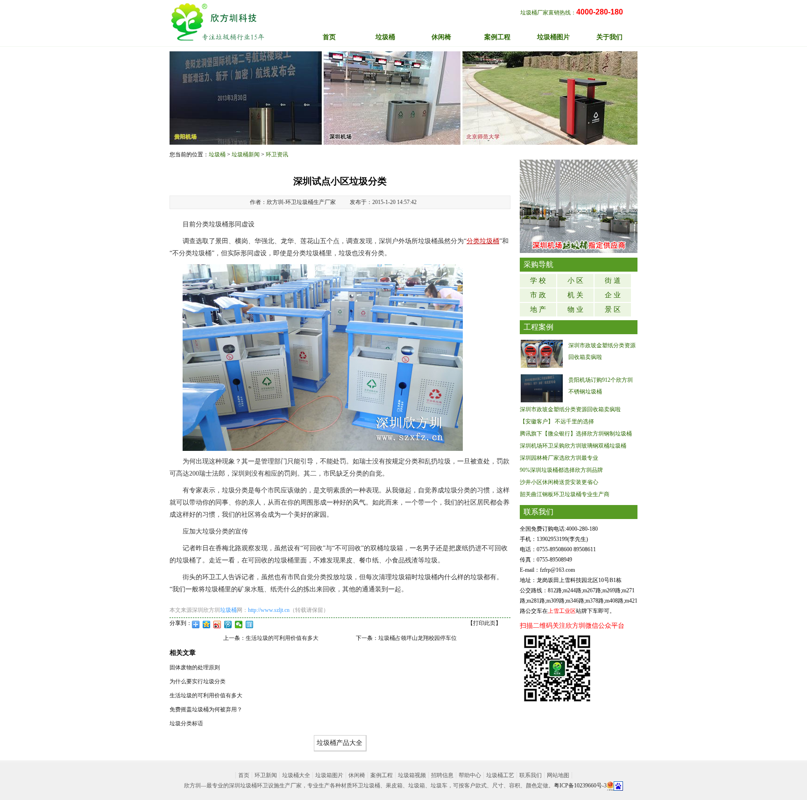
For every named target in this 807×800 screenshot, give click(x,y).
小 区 (575, 280)
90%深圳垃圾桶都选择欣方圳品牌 (561, 470)
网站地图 (558, 775)
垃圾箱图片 (329, 775)
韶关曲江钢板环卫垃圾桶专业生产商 (564, 494)
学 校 (538, 280)
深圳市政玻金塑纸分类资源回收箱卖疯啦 (570, 409)
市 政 (538, 295)
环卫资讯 (277, 154)
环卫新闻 (266, 775)
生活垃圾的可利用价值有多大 (282, 638)
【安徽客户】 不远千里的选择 (557, 421)
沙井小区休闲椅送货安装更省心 (559, 482)
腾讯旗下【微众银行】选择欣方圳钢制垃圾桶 (576, 433)
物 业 (575, 309)
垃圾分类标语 (186, 723)
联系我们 (530, 775)
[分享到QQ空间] (207, 624)
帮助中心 (470, 775)
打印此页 (484, 623)
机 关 (575, 295)
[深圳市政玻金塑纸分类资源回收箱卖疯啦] (542, 353)
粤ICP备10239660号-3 (580, 785)
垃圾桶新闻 (246, 154)
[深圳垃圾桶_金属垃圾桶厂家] (217, 22)
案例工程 (381, 775)
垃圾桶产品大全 (339, 742)
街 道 (613, 280)
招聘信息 (442, 775)
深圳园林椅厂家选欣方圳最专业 (559, 458)
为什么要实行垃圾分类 (198, 681)
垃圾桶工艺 (500, 775)
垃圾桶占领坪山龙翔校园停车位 (417, 638)
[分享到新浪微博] (217, 624)
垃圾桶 (217, 154)
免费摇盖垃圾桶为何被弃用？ (206, 709)
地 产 (538, 309)
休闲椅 (356, 775)
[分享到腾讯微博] (228, 624)
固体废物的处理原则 (195, 667)
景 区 (613, 309)
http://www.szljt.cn (269, 610)
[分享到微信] (239, 624)
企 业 (613, 295)
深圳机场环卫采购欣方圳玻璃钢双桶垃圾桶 (573, 445)
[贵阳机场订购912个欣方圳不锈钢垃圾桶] (542, 388)
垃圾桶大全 (296, 775)
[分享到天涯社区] (250, 624)
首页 (329, 37)
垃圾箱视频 (412, 775)
